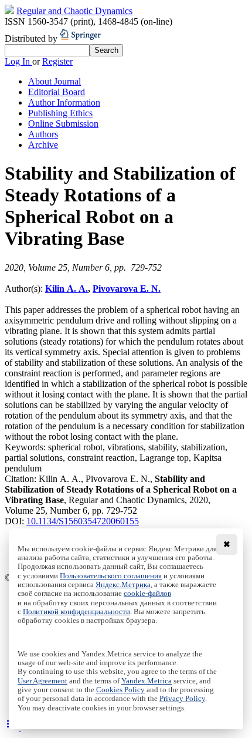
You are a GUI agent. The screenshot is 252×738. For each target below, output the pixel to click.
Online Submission (63, 124)
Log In (18, 61)
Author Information (64, 102)
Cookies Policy (120, 690)
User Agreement (42, 681)
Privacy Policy (182, 699)
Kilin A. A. (66, 289)
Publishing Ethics (60, 113)
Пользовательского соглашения (111, 576)
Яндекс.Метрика (123, 585)
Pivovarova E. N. (127, 289)
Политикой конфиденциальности (76, 612)
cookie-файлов (147, 593)
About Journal (54, 81)
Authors (43, 134)
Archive (43, 145)
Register (57, 61)
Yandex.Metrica (146, 681)
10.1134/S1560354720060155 (82, 521)
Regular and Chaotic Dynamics (74, 11)
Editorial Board (56, 92)
